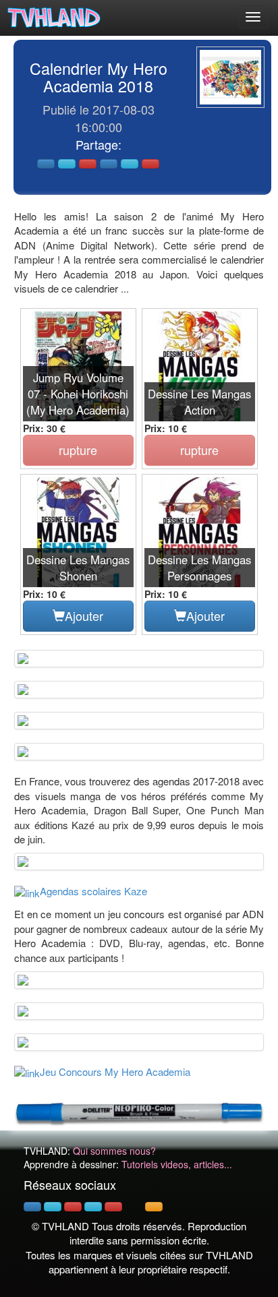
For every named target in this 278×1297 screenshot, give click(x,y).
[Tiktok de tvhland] (133, 1206)
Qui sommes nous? (114, 1150)
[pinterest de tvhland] (73, 1206)
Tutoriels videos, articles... (176, 1164)
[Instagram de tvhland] (93, 1206)
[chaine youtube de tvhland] (113, 1206)
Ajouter (84, 615)
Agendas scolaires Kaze (93, 891)
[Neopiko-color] (139, 1111)
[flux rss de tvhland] (154, 1206)
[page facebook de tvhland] (32, 1206)
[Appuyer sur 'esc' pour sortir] (230, 77)
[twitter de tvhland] (52, 1206)
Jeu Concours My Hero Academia (115, 1071)
